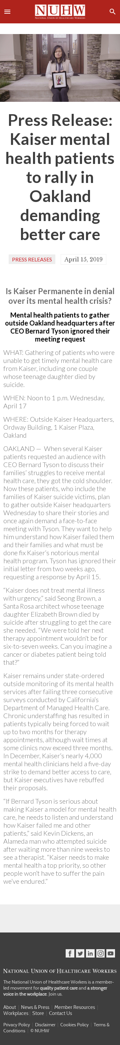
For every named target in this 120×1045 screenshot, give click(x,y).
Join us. (56, 994)
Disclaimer (45, 1025)
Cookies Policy (74, 1025)
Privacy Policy (16, 1025)
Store (38, 1013)
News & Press (35, 1007)
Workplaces (15, 1013)
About (9, 1007)
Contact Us (60, 1013)
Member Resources (74, 1007)
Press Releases (32, 259)
